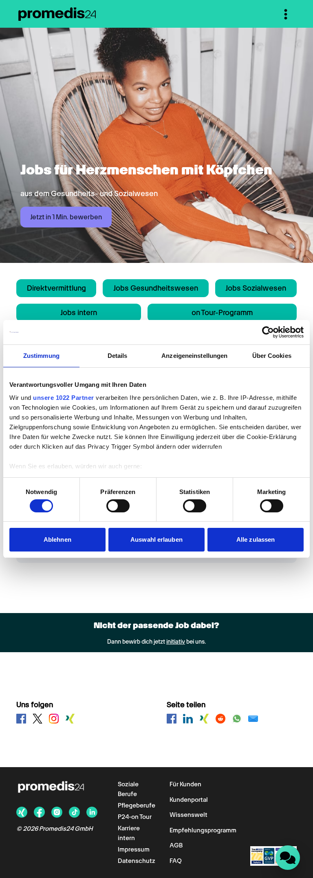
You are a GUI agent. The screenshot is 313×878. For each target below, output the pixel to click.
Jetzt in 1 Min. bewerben (66, 217)
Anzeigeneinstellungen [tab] (194, 355)
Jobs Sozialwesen (255, 288)
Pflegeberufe (136, 805)
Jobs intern (78, 312)
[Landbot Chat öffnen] (288, 857)
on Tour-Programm (222, 312)
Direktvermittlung (56, 288)
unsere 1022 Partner (63, 397)
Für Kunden (185, 784)
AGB (176, 845)
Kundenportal (189, 799)
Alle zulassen (255, 539)
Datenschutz (136, 861)
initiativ (175, 641)
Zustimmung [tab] (41, 355)
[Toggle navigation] (286, 14)
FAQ (176, 861)
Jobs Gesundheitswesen (155, 288)
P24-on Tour (135, 817)
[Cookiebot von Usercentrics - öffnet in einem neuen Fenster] (268, 332)
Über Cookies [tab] (271, 355)
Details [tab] (118, 355)
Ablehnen (57, 539)
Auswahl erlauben (156, 539)
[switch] (118, 505)
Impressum (134, 849)
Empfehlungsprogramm (203, 830)
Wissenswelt (188, 814)
